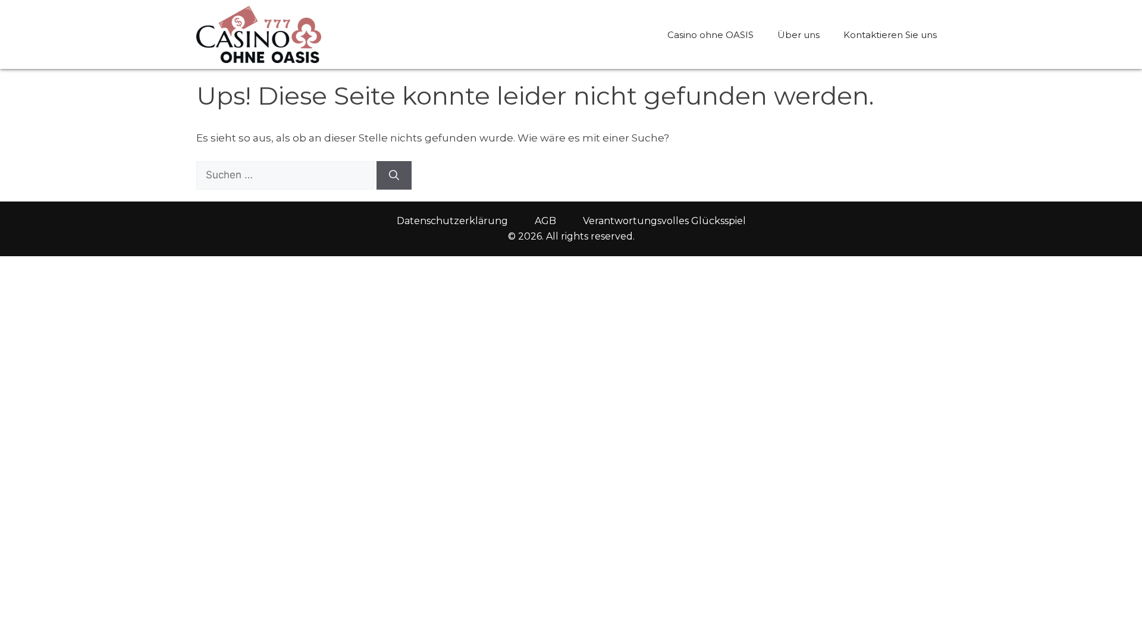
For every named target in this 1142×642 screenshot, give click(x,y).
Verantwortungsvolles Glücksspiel (664, 220)
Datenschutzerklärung (452, 220)
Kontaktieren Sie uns (890, 34)
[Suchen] (394, 175)
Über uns (798, 34)
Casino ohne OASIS (710, 34)
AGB (545, 220)
